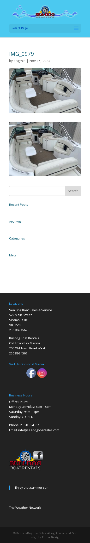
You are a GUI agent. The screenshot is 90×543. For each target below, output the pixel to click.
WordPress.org (16, 277)
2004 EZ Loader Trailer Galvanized (28, 210)
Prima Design (51, 537)
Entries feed (15, 266)
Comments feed (17, 272)
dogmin (19, 60)
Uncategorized (17, 244)
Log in (12, 261)
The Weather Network (25, 507)
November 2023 (18, 227)
